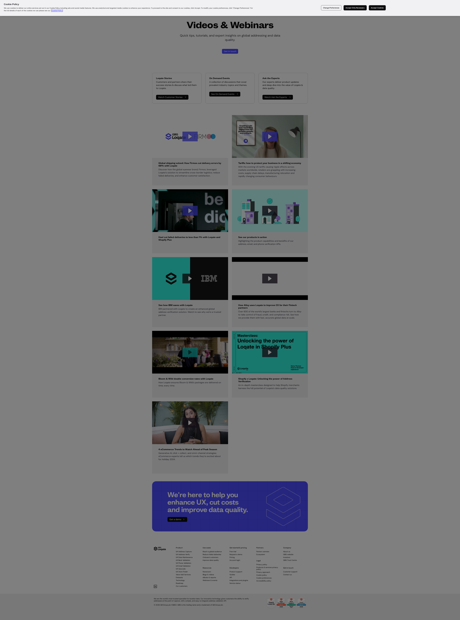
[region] (230, 8)
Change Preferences (331, 8)
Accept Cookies (377, 8)
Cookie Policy (57, 10)
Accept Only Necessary (355, 8)
